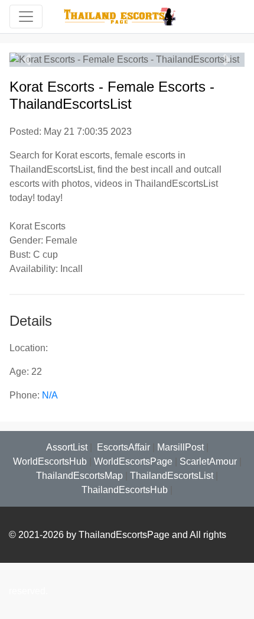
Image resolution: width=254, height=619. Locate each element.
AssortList (66, 447)
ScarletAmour (208, 461)
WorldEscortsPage (133, 461)
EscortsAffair (122, 447)
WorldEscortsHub (50, 461)
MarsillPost (180, 447)
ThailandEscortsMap (79, 476)
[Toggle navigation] (26, 16)
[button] (27, 60)
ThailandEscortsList (171, 476)
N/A (50, 395)
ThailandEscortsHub (125, 490)
